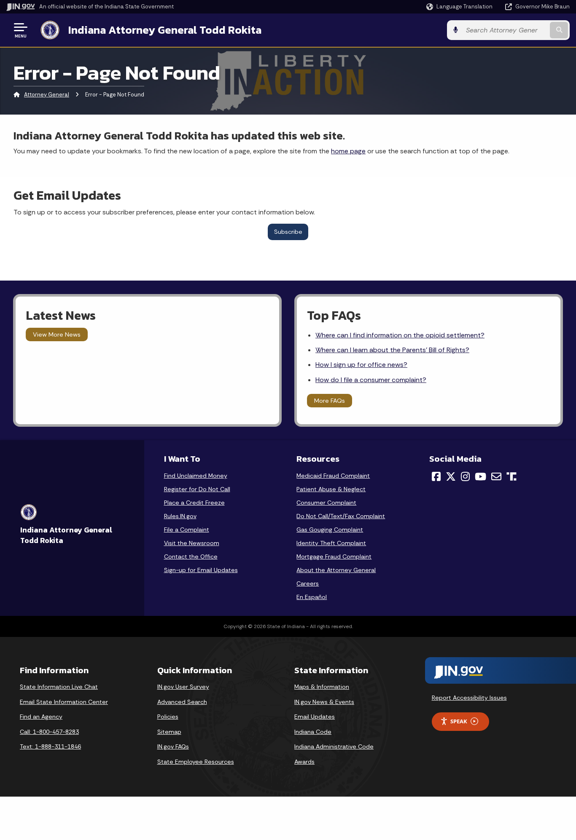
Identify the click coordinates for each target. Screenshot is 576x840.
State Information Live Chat (59, 686)
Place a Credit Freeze (194, 502)
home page (348, 151)
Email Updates (314, 716)
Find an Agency (41, 716)
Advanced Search (182, 702)
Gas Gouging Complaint (329, 529)
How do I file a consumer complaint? (370, 379)
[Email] (496, 476)
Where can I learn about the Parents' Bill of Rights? (392, 349)
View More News (57, 334)
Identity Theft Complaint (331, 543)
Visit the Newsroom (191, 543)
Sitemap (169, 732)
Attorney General (46, 94)
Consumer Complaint (326, 502)
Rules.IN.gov (180, 516)
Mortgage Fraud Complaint (333, 556)
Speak (458, 721)
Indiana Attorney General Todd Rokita (164, 30)
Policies (167, 716)
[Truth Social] (511, 477)
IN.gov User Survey (183, 686)
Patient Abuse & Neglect (331, 489)
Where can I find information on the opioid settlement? (399, 335)
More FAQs (329, 400)
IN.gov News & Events (324, 702)
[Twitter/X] (451, 476)
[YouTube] (480, 476)
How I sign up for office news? (361, 364)
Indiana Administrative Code (334, 746)
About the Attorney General (336, 570)
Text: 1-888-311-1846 (50, 746)
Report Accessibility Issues (469, 697)
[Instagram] (465, 476)
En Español (311, 597)
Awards (304, 761)
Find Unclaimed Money (195, 475)
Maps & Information (321, 686)
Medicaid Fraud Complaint (333, 475)
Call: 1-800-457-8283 (49, 732)
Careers (307, 583)
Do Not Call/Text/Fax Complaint (340, 516)
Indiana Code (312, 732)
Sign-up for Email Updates (201, 570)
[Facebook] (436, 476)
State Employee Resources (195, 761)
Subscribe (288, 231)
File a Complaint (186, 529)
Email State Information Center (64, 702)
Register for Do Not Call (197, 489)
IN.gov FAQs (173, 746)
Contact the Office (191, 556)
